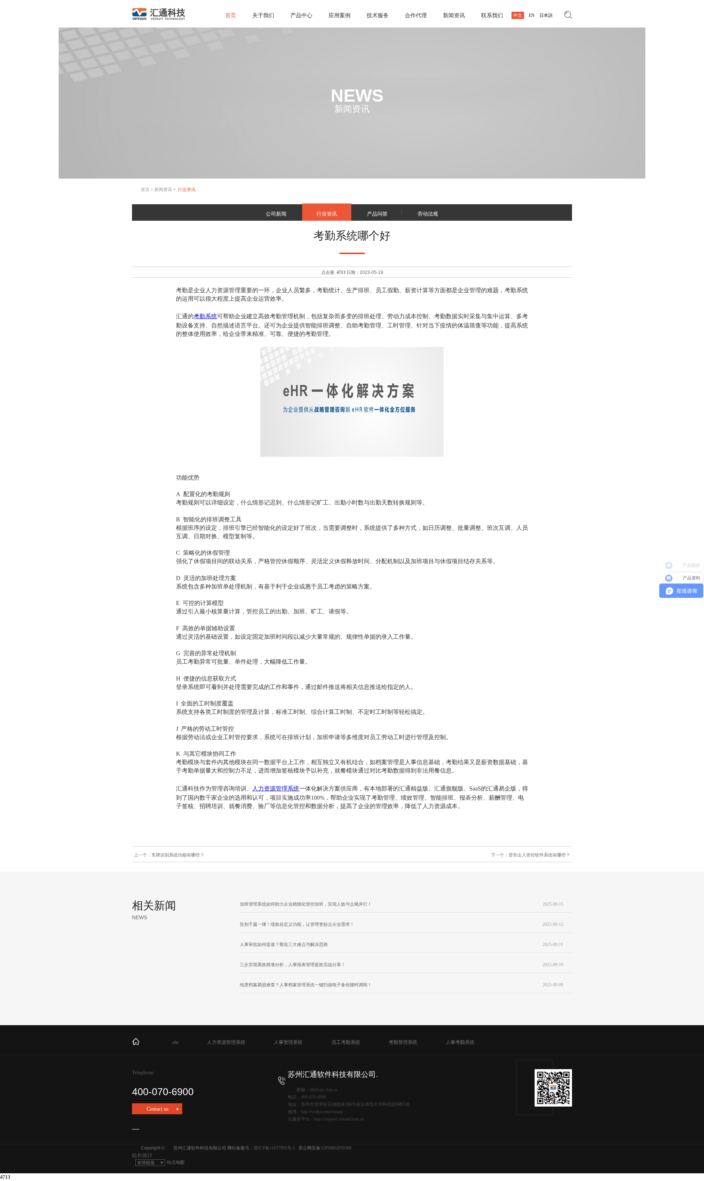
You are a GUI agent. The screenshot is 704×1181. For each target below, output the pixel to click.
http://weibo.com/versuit (322, 1111)
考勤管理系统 (403, 1042)
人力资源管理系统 (275, 788)
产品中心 (301, 15)
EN (532, 15)
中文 (517, 15)
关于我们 (263, 15)
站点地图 (175, 1162)
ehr (175, 1042)
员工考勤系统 (345, 1042)
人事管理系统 (288, 1042)
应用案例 (340, 15)
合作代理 (416, 15)
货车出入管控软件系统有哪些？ (539, 855)
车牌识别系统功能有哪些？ (177, 855)
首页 (230, 15)
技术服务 (378, 15)
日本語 (546, 15)
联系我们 (492, 15)
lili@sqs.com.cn (324, 1089)
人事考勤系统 (460, 1042)
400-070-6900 (163, 1091)
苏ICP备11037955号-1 (274, 1148)
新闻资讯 (454, 15)
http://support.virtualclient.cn (339, 1119)
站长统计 (142, 1155)
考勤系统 (205, 316)
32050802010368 (335, 1148)
